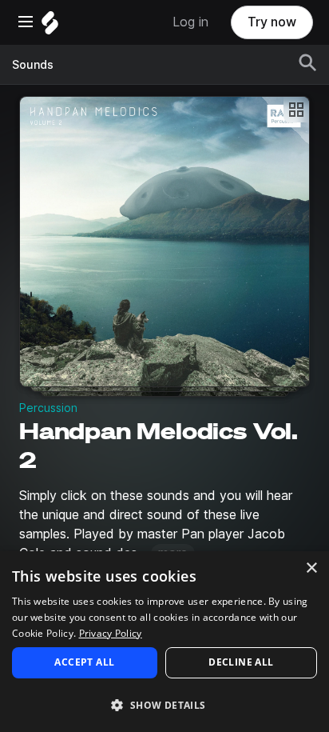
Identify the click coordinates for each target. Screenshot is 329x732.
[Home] (50, 27)
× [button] (311, 568)
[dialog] (164, 641)
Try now (272, 22)
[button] (164, 704)
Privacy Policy (110, 633)
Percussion (48, 408)
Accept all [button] (84, 662)
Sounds (33, 64)
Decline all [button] (240, 662)
